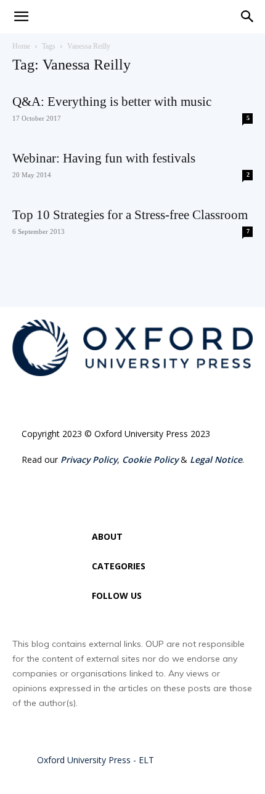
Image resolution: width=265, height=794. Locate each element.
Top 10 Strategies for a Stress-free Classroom (130, 214)
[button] (247, 16)
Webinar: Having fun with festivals (103, 158)
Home (21, 46)
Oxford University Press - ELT (95, 760)
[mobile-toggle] (21, 16)
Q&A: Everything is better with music (111, 101)
